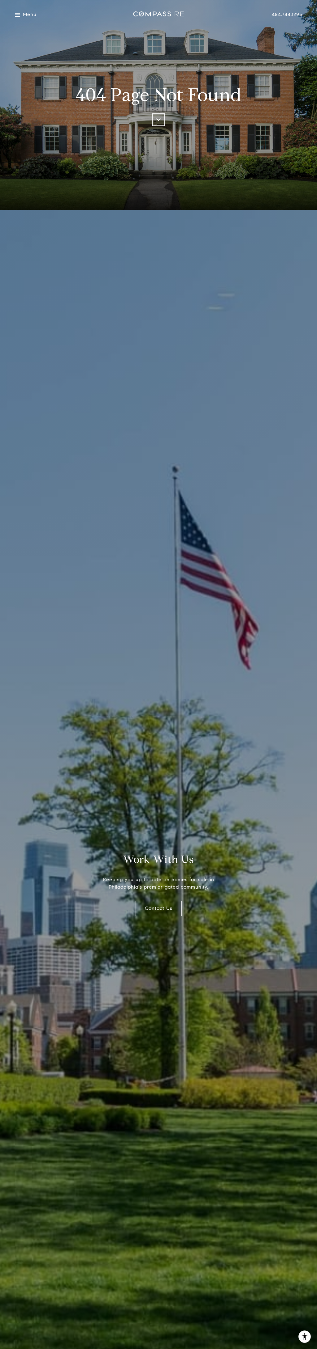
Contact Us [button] (158, 908)
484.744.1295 (287, 14)
